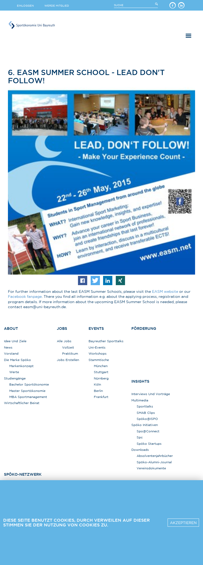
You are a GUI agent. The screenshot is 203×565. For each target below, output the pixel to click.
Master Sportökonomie (27, 390)
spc (140, 437)
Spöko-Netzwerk (22, 474)
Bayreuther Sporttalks (106, 341)
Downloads (140, 449)
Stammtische (99, 360)
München (101, 366)
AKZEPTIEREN (183, 523)
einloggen (25, 5)
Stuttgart (101, 372)
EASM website (165, 291)
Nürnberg (101, 378)
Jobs (62, 328)
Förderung (143, 328)
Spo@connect (148, 431)
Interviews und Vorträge (150, 394)
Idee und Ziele (15, 341)
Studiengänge (15, 378)
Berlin (98, 390)
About (11, 328)
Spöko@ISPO (147, 418)
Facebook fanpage (25, 296)
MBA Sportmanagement (28, 397)
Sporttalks (145, 406)
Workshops (98, 353)
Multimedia (139, 400)
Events (96, 328)
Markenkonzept (21, 366)
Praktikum (70, 353)
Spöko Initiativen (144, 425)
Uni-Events (97, 347)
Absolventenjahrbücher (155, 455)
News (8, 347)
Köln (97, 384)
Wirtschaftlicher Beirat (21, 403)
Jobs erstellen (68, 360)
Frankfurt (101, 397)
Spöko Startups (149, 443)
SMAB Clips (146, 412)
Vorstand (11, 353)
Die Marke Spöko (17, 360)
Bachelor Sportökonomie (29, 384)
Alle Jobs (64, 341)
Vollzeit (68, 347)
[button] (82, 280)
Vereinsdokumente (151, 468)
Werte (14, 372)
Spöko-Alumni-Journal (154, 462)
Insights (140, 381)
